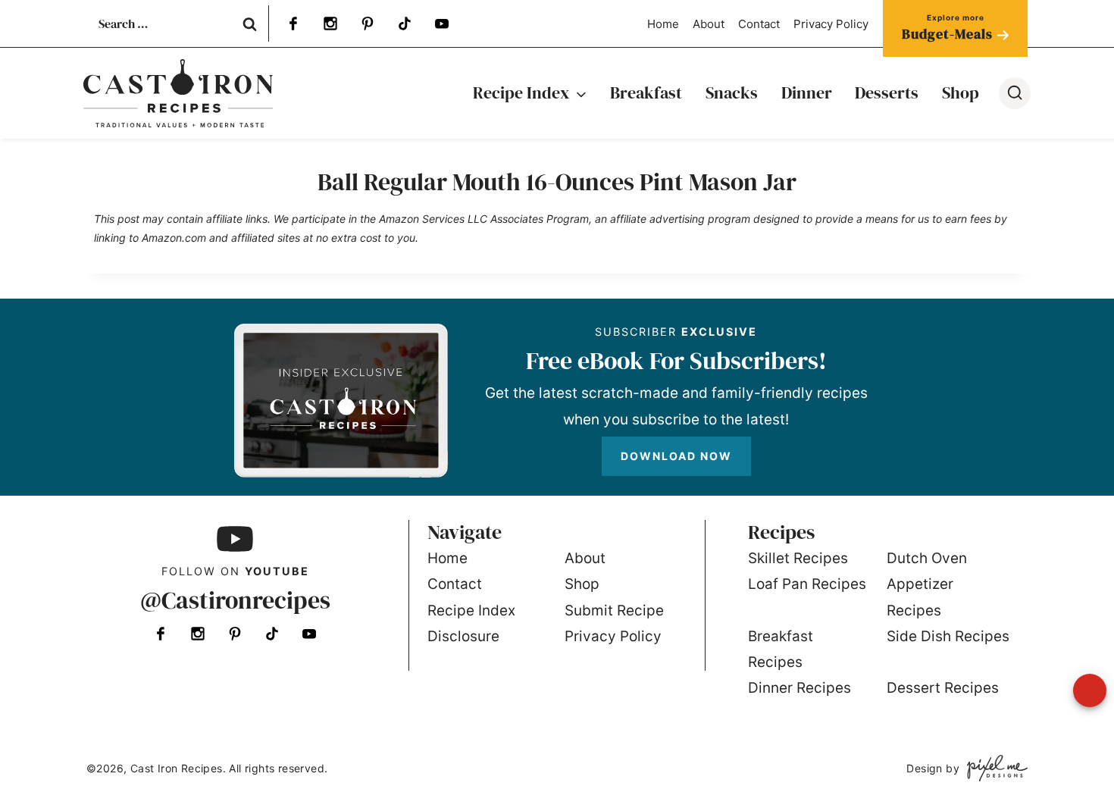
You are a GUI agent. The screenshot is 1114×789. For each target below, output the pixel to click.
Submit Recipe (614, 610)
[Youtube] (441, 23)
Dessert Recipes (943, 688)
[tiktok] (404, 23)
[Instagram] (330, 23)
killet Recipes (802, 558)
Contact (759, 24)
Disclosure (463, 636)
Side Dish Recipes (948, 636)
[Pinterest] (367, 23)
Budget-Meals (947, 33)
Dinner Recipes (799, 688)
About (708, 24)
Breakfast (646, 92)
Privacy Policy (830, 24)
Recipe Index (471, 610)
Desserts (886, 92)
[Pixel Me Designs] (993, 768)
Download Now (676, 455)
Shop (960, 92)
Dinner (806, 92)
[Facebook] (293, 23)
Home (663, 24)
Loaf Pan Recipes (807, 584)
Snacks (732, 92)
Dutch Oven (927, 558)
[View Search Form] (1015, 93)
